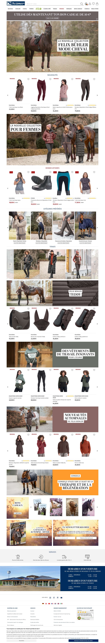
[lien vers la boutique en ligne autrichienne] (46, 603)
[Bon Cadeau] (18, 508)
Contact (32, 611)
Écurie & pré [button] (47, 9)
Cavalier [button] (17, 9)
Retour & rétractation (12, 616)
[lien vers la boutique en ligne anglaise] (59, 603)
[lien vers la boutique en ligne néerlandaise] (55, 603)
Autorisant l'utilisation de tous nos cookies (83, 640)
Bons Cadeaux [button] (78, 9)
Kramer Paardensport (60, 608)
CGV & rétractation (58, 619)
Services (32, 608)
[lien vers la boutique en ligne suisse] (49, 603)
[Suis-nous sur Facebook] (53, 597)
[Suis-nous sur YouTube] (61, 597)
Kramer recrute (57, 616)
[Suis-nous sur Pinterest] (57, 597)
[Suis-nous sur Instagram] (50, 597)
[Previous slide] (8, 46)
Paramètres (21, 640)
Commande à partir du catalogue (15, 622)
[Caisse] (97, 3)
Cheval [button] (25, 9)
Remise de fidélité (34, 619)
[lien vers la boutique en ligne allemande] (43, 603)
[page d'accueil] (16, 3)
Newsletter (33, 616)
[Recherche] (82, 3)
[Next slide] (97, 95)
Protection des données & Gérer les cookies (64, 622)
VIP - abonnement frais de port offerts (16, 619)
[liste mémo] (93, 3)
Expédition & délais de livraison (14, 614)
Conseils (32, 614)
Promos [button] (61, 9)
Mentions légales (58, 625)
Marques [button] (69, 9)
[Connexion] (90, 3)
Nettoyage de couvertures (36, 625)
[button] (38, 8)
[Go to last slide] (8, 95)
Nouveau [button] (10, 9)
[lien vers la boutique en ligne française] (52, 603)
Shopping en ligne (12, 608)
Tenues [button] (55, 9)
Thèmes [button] (31, 9)
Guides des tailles (34, 622)
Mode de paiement (11, 611)
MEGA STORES (95, 9)
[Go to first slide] (97, 46)
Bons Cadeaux (10, 625)
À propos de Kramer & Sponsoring (62, 614)
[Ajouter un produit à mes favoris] (28, 79)
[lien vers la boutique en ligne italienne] (62, 603)
